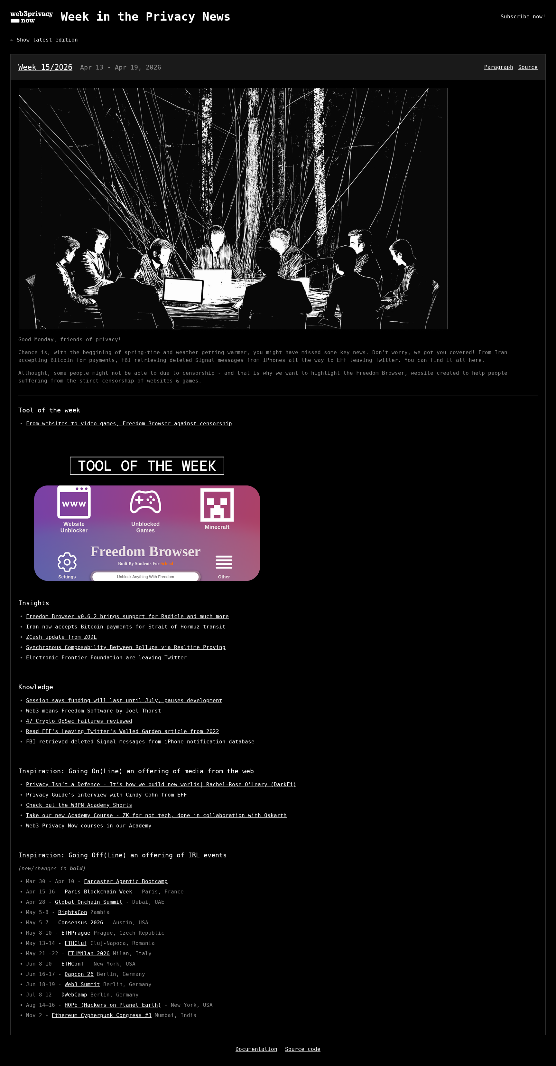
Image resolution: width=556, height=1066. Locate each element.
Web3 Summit (82, 984)
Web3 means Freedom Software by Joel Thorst (93, 711)
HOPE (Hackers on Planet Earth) (113, 1005)
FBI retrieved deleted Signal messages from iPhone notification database (140, 742)
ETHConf (72, 964)
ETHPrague (75, 933)
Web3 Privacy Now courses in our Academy (89, 826)
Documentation (256, 1049)
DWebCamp (74, 995)
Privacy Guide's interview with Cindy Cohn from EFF (106, 795)
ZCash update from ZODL (61, 637)
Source (528, 67)
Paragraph (498, 67)
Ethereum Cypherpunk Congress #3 (102, 1015)
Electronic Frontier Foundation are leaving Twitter (106, 658)
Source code (302, 1049)
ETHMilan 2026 (89, 953)
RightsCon (72, 912)
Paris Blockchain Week (98, 892)
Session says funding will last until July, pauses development (124, 700)
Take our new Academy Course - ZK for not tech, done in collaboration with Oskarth (156, 815)
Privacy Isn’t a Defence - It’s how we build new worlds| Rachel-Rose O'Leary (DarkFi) (161, 784)
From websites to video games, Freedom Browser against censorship (129, 423)
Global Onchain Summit (89, 902)
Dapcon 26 (79, 974)
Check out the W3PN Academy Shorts (79, 805)
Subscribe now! (523, 17)
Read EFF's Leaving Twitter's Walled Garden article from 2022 (122, 731)
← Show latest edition (44, 40)
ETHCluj (76, 943)
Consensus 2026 (80, 923)
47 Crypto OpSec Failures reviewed (79, 721)
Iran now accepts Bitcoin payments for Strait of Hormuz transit (126, 627)
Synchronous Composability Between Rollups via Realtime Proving (126, 647)
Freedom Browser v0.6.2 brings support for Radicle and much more (127, 616)
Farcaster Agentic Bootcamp (126, 881)
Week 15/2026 (45, 67)
